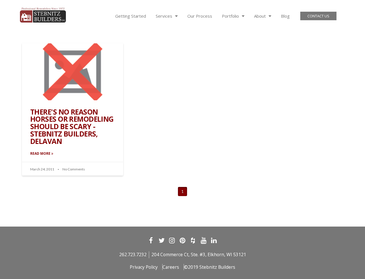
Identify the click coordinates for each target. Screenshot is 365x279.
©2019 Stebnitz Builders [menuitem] (209, 267)
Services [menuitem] (164, 16)
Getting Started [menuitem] (130, 16)
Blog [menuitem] (285, 16)
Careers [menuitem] (171, 267)
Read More (40, 153)
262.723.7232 (133, 254)
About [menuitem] (260, 16)
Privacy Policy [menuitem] (144, 267)
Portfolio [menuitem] (230, 16)
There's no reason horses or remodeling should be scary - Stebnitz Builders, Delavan (72, 126)
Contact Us (318, 16)
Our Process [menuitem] (199, 16)
